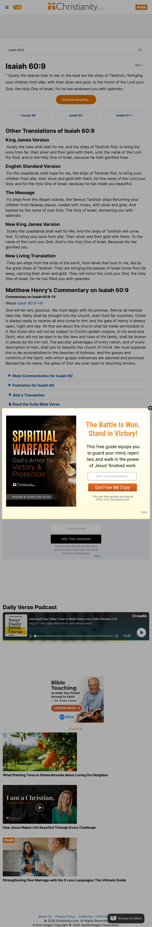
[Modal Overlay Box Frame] (76, 463)
